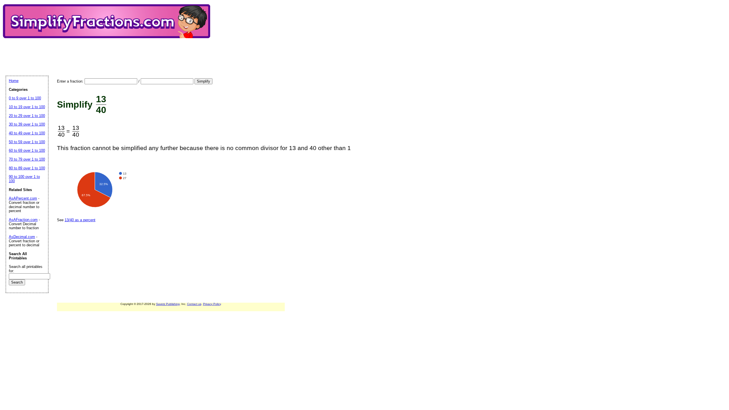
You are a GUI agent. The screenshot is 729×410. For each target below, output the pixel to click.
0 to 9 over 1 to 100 (25, 98)
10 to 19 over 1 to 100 (27, 107)
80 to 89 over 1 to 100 (27, 168)
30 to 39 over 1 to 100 (27, 124)
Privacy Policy (212, 304)
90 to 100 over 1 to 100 (24, 179)
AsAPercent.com (23, 198)
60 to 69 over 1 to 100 (27, 150)
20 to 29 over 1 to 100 (27, 116)
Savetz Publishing (168, 304)
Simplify (203, 81)
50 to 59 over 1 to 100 (27, 142)
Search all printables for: (25, 269)
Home (14, 81)
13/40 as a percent (80, 220)
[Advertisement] (109, 52)
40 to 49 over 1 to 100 (27, 133)
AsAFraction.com (23, 220)
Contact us (194, 304)
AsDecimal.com (22, 237)
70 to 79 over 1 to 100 (27, 159)
